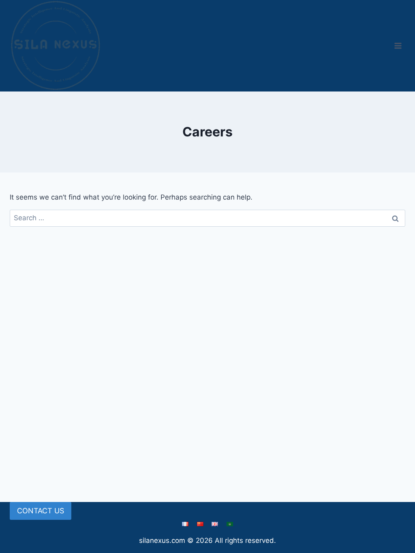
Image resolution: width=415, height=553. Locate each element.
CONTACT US (40, 510)
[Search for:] (207, 218)
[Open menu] (397, 45)
